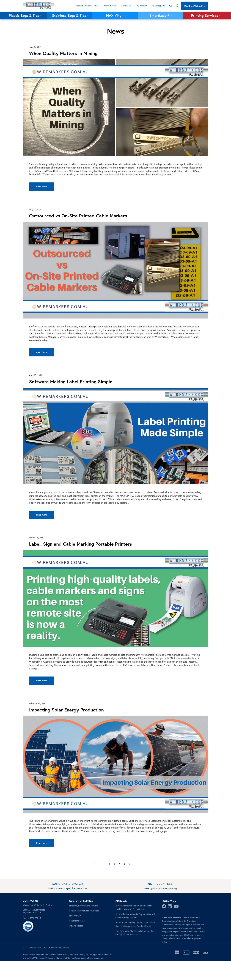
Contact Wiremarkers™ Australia (84, 910)
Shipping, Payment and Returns (83, 905)
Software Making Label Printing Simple (70, 381)
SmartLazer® (159, 15)
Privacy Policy (75, 915)
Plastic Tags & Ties (24, 15)
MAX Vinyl (115, 15)
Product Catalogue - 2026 (87, 6)
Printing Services (205, 15)
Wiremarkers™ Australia (39, 948)
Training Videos (76, 925)
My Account (142, 6)
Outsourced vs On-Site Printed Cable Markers (78, 216)
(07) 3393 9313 (194, 6)
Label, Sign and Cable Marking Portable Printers (80, 544)
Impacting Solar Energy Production (66, 710)
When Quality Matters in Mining (63, 53)
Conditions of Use (77, 920)
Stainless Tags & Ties (69, 15)
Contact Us (126, 6)
